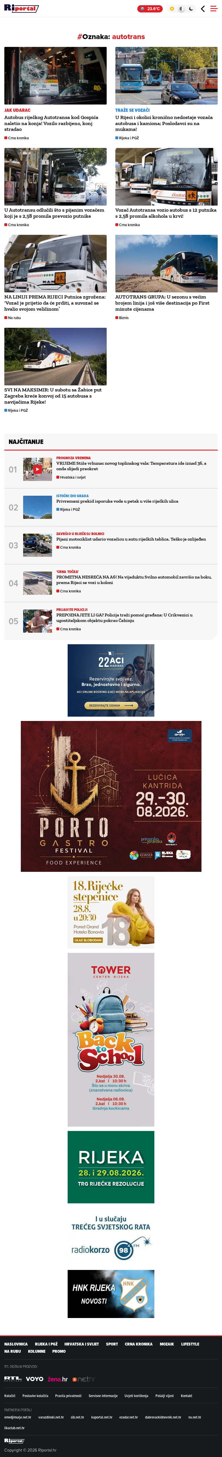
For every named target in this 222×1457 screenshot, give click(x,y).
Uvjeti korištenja (136, 1395)
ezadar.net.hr (128, 1417)
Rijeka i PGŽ (129, 138)
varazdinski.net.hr (51, 1417)
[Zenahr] (58, 1378)
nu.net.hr (194, 1417)
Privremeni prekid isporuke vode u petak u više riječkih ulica (117, 501)
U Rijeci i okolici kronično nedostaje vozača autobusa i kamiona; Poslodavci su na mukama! (164, 123)
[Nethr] (83, 1378)
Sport (112, 1344)
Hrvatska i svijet (73, 477)
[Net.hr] (13, 1378)
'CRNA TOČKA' (67, 571)
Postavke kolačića (35, 1395)
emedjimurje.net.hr (17, 1417)
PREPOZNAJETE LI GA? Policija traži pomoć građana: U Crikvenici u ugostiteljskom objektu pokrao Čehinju (124, 617)
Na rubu (14, 318)
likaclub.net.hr (14, 1427)
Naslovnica (16, 1344)
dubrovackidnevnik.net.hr (163, 1417)
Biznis (124, 318)
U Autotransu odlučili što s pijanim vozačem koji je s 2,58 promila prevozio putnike (54, 213)
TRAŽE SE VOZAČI (132, 110)
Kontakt (186, 1395)
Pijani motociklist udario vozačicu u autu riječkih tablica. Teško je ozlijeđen (131, 539)
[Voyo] (34, 1378)
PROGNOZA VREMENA (73, 458)
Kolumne (36, 1351)
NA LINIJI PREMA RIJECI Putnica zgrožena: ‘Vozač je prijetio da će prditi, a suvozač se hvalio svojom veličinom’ (55, 303)
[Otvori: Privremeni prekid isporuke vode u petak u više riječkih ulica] (37, 507)
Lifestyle (190, 1344)
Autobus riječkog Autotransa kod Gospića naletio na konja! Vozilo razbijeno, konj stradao (51, 123)
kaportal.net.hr (101, 1417)
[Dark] (191, 9)
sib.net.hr (77, 1417)
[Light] (172, 9)
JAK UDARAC (17, 110)
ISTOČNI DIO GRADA (72, 496)
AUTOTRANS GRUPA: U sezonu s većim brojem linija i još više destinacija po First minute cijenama (162, 303)
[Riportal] (21, 8)
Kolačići (9, 1395)
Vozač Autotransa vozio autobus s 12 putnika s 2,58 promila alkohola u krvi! (166, 213)
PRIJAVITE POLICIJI (72, 609)
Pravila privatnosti (68, 1395)
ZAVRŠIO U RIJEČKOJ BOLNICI (80, 534)
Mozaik (167, 1344)
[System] (181, 9)
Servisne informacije (103, 1395)
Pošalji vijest (165, 1395)
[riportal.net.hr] (14, 1441)
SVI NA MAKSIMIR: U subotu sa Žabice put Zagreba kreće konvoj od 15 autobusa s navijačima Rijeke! (53, 396)
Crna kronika (18, 138)
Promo (59, 1351)
